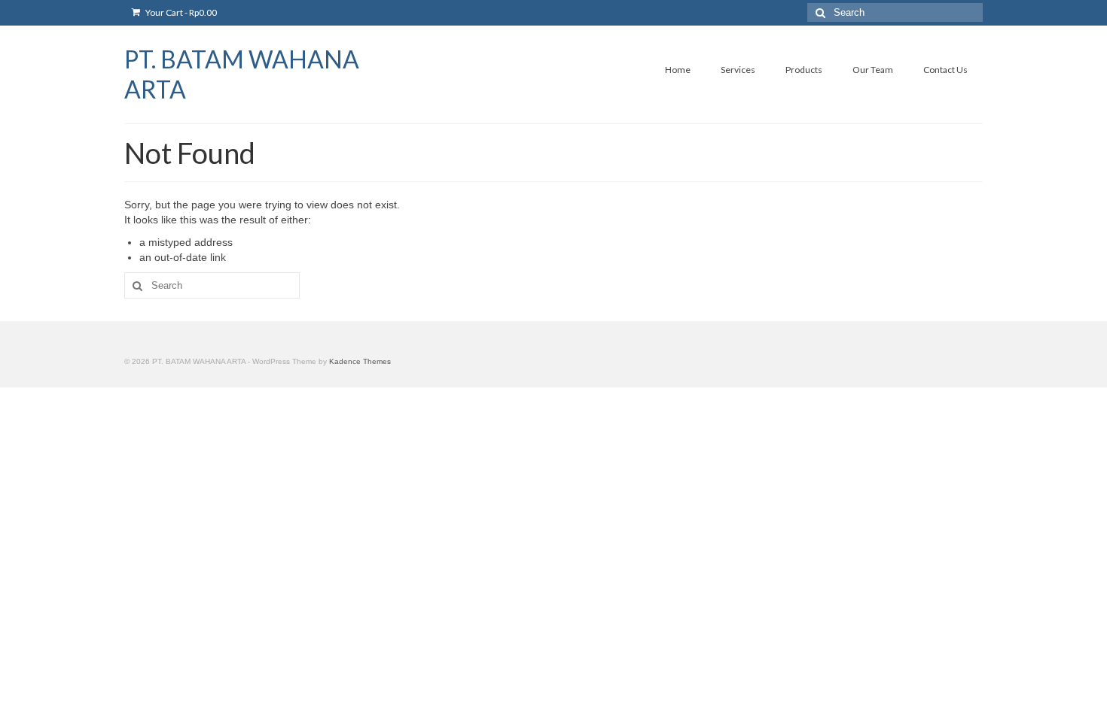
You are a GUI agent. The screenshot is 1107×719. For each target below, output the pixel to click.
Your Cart (180, 12)
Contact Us (945, 69)
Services (738, 69)
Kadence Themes (360, 361)
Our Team (872, 69)
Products (803, 69)
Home (678, 69)
